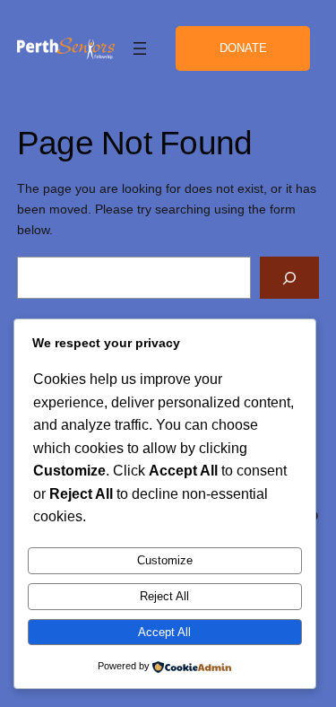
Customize (165, 560)
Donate (243, 48)
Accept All (164, 632)
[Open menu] (140, 48)
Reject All (164, 596)
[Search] (289, 278)
